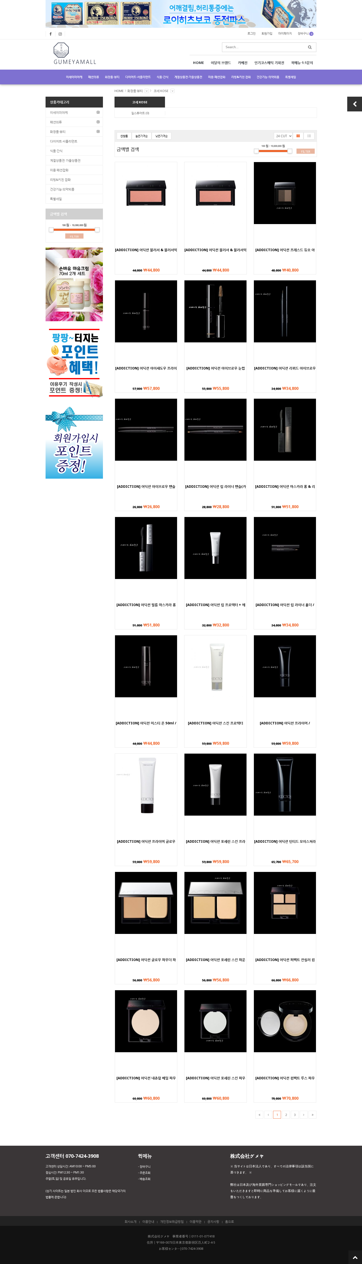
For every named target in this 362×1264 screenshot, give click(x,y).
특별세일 (290, 77)
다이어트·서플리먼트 (138, 77)
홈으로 (229, 1221)
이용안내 (148, 1221)
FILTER (305, 152)
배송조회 (145, 1179)
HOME (198, 62)
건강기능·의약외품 (268, 77)
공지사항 (213, 1221)
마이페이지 (285, 33)
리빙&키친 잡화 (241, 77)
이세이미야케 (74, 77)
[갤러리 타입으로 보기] (298, 135)
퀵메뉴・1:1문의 (302, 62)
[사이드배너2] (74, 477)
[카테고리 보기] (146, 91)
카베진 (242, 62)
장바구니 (305, 33)
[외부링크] (50, 34)
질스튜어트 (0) (140, 113)
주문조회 (145, 1173)
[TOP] (355, 1257)
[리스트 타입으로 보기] (309, 135)
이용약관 (195, 1221)
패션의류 (93, 77)
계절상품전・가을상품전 (188, 77)
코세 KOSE (161, 91)
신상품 (124, 136)
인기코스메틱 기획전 (269, 62)
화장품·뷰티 (112, 77)
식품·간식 (162, 77)
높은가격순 (141, 136)
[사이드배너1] (74, 319)
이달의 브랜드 (221, 62)
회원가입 (267, 33)
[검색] (310, 47)
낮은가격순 (161, 136)
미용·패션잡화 (216, 77)
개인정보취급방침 (172, 1221)
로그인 (251, 33)
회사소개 (130, 1221)
